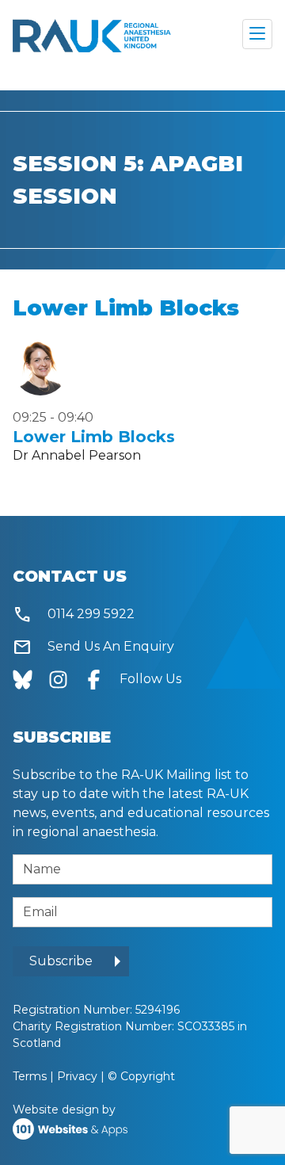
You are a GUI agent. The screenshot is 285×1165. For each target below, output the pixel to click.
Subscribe (61, 960)
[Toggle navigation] (257, 34)
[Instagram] (66, 678)
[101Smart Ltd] (70, 1128)
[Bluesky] (30, 678)
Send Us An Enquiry (93, 647)
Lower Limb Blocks (94, 436)
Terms (30, 1076)
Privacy (77, 1076)
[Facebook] (102, 678)
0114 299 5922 (74, 615)
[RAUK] (92, 34)
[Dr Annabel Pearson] (40, 367)
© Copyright (141, 1076)
